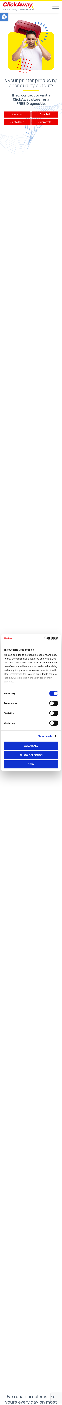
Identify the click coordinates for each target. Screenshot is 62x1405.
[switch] (53, 703)
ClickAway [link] (19, 5)
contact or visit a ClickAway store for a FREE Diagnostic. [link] (31, 99)
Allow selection (31, 755)
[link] (4, 17)
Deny (31, 764)
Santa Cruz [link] (17, 122)
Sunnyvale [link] (44, 122)
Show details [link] (45, 736)
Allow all (31, 745)
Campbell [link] (44, 114)
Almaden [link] (17, 114)
